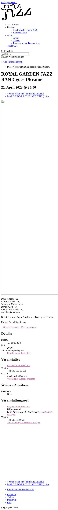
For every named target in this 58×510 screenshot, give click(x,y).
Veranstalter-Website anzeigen (21, 379)
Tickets (16, 40)
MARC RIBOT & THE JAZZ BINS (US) (28, 96)
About (10, 35)
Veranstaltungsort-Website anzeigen (23, 422)
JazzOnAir (12, 46)
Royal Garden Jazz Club (18, 353)
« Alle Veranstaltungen (11, 61)
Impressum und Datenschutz (26, 43)
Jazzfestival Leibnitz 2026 (25, 30)
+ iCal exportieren (27, 327)
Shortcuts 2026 (20, 32)
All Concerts (13, 24)
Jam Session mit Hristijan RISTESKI (25, 93)
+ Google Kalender (10, 327)
